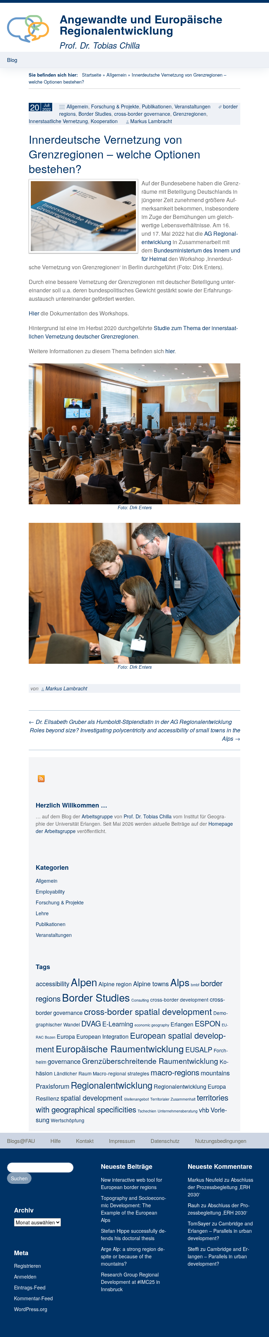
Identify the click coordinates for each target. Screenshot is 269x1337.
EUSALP (198, 1049)
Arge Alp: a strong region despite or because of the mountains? (133, 1256)
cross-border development (179, 999)
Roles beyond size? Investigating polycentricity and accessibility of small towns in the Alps (135, 734)
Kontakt (85, 1140)
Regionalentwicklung (111, 1085)
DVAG (91, 1023)
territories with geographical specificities (132, 1103)
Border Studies (94, 113)
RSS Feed (41, 778)
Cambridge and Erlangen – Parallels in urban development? (220, 1231)
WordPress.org (30, 1309)
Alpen (84, 981)
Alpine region (115, 984)
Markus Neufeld (205, 1179)
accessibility (52, 983)
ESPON (207, 1023)
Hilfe (55, 1140)
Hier (34, 313)
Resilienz (47, 1098)
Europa (66, 1036)
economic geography (151, 1024)
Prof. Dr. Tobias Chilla (148, 816)
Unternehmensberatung (178, 1111)
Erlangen (182, 1024)
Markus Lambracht (151, 121)
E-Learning (117, 1023)
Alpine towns (151, 983)
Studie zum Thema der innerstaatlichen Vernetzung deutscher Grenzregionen (133, 332)
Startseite (91, 74)
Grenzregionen (189, 113)
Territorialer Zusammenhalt (172, 1099)
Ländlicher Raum (72, 1073)
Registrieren (27, 1265)
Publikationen (157, 106)
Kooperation (104, 121)
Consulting (140, 1000)
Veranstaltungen (192, 106)
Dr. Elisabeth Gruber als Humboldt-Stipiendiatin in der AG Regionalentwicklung (130, 722)
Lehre (42, 913)
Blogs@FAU (21, 1140)
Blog (12, 59)
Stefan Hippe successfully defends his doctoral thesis (133, 1234)
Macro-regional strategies (121, 1073)
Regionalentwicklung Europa (190, 1086)
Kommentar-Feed (33, 1298)
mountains (215, 1072)
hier (169, 351)
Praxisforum (52, 1085)
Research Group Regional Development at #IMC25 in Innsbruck (130, 1282)
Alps (179, 982)
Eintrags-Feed (30, 1287)
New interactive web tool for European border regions (131, 1183)
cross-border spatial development (148, 1011)
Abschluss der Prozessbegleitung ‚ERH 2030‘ (220, 1187)
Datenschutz (165, 1140)
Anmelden (25, 1276)
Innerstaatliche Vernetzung (58, 121)
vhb (204, 1109)
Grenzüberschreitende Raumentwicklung (150, 1060)
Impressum (122, 1140)
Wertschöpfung (67, 1120)
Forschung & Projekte (115, 106)
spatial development (92, 1098)
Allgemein (116, 74)
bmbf (195, 984)
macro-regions (175, 1072)
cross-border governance (142, 113)
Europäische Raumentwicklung (120, 1048)
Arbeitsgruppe (97, 816)
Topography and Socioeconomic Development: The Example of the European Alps (133, 1208)
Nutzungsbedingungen (220, 1140)
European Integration (102, 1036)
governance (64, 1061)
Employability (50, 891)
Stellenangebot (136, 1099)
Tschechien (147, 1111)
